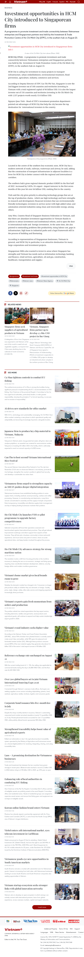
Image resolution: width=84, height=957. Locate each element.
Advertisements (71, 932)
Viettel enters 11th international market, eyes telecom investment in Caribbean (27, 832)
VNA (51, 932)
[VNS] (23, 921)
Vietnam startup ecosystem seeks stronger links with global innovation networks (26, 887)
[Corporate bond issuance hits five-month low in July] (67, 709)
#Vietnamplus (14, 281)
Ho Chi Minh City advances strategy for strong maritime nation (28, 551)
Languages (44, 932)
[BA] (67, 921)
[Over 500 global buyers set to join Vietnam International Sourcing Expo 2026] (67, 686)
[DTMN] (51, 921)
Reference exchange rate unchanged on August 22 (28, 657)
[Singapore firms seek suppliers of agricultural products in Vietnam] (17, 316)
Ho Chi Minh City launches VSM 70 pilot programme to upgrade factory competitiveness (25, 518)
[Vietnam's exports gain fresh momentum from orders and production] (67, 608)
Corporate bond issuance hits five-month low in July (27, 704)
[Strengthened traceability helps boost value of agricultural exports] (67, 735)
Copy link (26, 293)
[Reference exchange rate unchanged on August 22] (67, 662)
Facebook (10, 293)
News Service (59, 932)
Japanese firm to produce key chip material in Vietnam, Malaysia (28, 433)
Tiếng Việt (42, 2)
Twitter (16, 293)
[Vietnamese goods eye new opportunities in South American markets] (67, 865)
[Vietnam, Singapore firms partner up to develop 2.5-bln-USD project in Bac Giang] (42, 316)
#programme (14, 276)
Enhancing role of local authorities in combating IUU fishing (23, 780)
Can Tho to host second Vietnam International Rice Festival (28, 459)
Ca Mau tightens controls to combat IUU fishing (25, 379)
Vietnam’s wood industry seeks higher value (27, 627)
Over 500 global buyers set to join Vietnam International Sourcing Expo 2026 (26, 681)
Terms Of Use (63, 929)
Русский (72, 2)
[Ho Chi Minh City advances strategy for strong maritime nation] (67, 555)
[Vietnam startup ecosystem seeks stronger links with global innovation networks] (67, 892)
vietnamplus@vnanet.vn (53, 945)
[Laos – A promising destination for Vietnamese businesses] (67, 762)
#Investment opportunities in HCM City (54, 276)
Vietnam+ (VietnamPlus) (21, 1)
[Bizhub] (9, 921)
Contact (80, 932)
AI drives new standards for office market (25, 408)
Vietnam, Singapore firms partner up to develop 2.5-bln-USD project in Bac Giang (40, 331)
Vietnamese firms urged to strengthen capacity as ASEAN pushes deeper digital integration (28, 485)
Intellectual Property (50, 929)
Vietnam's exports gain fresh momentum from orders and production (28, 603)
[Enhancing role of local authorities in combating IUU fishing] (67, 785)
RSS (71, 929)
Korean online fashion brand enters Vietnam (27, 807)
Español (61, 2)
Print (21, 293)
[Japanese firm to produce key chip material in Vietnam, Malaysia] (67, 437)
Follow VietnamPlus (56, 293)
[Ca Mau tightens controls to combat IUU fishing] (67, 384)
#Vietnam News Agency (45, 281)
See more (12, 372)
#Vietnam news (28, 281)
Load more (42, 907)
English (49, 2)
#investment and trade (29, 276)
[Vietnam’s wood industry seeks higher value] (67, 634)
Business (8, 8)
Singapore (15, 285)
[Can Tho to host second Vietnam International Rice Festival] (67, 464)
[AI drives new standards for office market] (67, 415)
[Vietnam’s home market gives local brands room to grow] (67, 582)
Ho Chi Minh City (64, 281)
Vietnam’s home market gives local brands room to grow (26, 577)
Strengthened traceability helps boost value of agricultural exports (28, 731)
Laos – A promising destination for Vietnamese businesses (28, 757)
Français (55, 2)
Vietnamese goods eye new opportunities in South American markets (27, 860)
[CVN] (38, 921)
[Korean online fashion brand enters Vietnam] (67, 814)
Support (77, 929)
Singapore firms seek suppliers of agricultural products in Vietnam (16, 329)
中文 (67, 1)
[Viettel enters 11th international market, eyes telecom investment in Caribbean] (67, 837)
